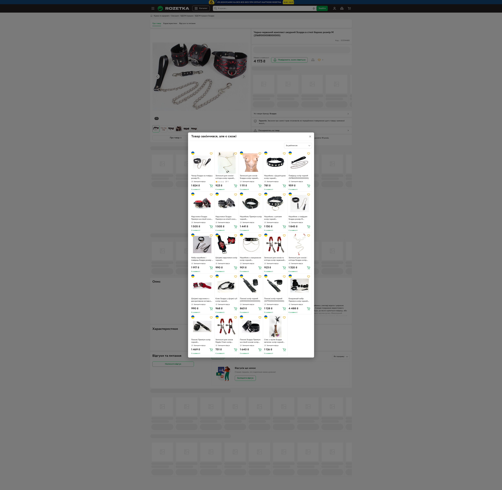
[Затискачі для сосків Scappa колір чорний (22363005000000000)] (251, 162)
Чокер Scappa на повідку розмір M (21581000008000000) (202, 177)
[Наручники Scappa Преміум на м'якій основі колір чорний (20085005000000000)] (226, 204)
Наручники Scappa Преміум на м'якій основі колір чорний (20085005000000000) (226, 218)
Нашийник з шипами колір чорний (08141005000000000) (274, 218)
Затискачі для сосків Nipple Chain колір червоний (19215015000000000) (225, 341)
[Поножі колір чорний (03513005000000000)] (251, 286)
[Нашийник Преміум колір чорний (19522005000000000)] (251, 204)
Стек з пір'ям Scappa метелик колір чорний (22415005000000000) (274, 341)
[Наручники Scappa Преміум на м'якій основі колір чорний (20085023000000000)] (202, 204)
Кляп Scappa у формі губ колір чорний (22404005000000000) (226, 300)
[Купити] (211, 186)
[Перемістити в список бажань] (211, 153)
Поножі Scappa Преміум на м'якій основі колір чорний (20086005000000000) (250, 341)
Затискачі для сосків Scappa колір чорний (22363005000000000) (250, 177)
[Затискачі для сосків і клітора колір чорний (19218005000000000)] (226, 162)
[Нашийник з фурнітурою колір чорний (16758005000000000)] (275, 162)
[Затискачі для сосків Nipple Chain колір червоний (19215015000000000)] (226, 326)
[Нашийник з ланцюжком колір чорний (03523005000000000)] (251, 244)
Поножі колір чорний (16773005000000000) (274, 300)
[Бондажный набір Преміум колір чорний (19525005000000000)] (300, 286)
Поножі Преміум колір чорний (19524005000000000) (201, 341)
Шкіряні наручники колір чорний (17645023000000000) (226, 259)
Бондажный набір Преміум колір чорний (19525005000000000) (299, 300)
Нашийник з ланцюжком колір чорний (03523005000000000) (250, 259)
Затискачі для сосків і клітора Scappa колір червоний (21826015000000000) (298, 259)
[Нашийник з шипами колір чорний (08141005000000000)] (275, 204)
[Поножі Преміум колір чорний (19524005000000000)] (202, 326)
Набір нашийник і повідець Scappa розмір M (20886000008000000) (202, 259)
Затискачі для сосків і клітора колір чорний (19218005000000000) (225, 177)
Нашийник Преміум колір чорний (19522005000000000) (251, 218)
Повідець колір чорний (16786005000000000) (299, 177)
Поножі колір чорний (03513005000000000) (250, 300)
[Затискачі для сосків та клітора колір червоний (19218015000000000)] (275, 244)
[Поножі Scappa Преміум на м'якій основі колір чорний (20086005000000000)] (251, 326)
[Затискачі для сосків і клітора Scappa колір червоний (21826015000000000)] (300, 244)
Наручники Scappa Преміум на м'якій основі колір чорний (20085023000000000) (201, 218)
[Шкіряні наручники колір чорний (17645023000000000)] (226, 244)
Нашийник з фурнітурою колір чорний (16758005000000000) (275, 177)
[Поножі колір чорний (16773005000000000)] (275, 286)
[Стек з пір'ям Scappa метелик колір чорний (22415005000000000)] (275, 326)
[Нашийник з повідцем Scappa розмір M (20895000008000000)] (300, 204)
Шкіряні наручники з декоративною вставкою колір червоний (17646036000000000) (201, 300)
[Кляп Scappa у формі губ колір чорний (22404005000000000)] (226, 286)
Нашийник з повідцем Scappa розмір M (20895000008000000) (299, 218)
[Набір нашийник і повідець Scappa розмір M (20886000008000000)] (202, 244)
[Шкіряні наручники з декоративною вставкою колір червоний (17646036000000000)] (202, 286)
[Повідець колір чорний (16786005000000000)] (300, 162)
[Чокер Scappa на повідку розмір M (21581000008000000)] (202, 162)
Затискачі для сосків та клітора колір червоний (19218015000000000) (274, 259)
